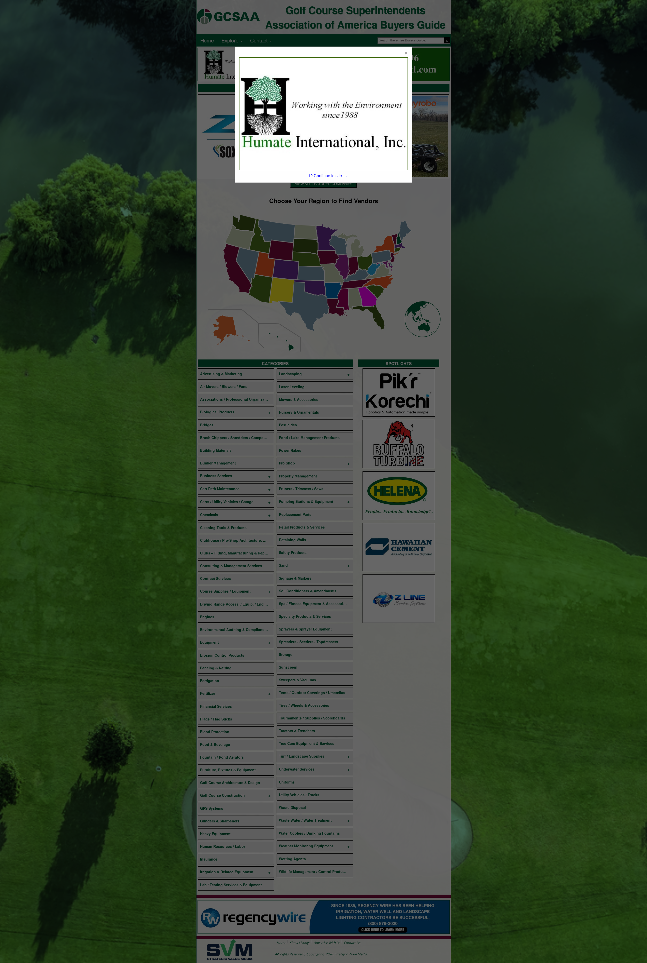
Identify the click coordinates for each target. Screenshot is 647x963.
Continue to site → (327, 175)
